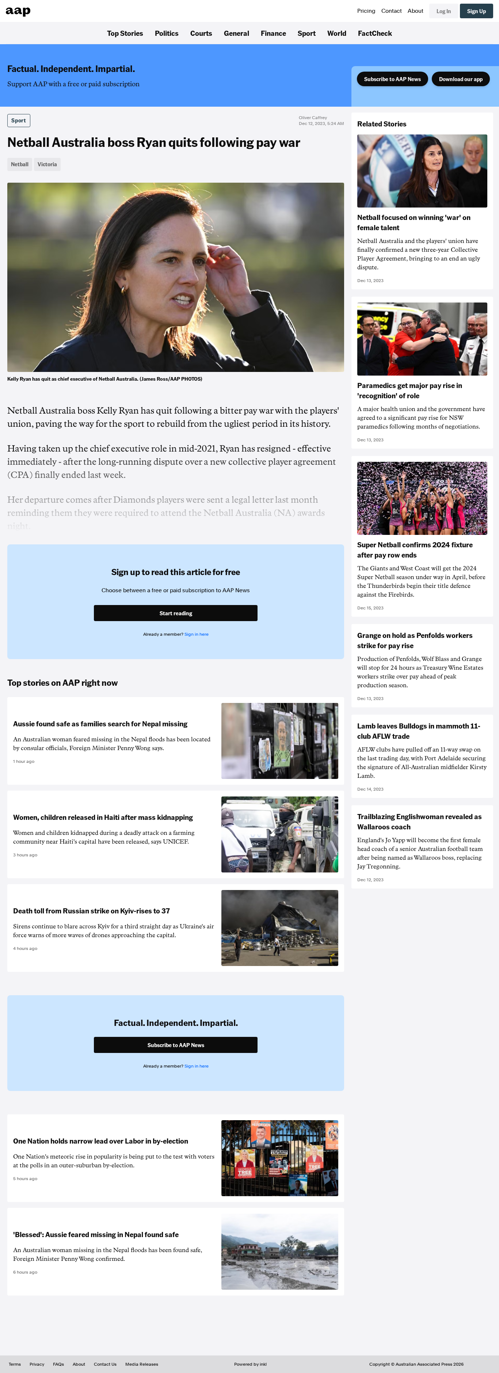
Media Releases (141, 1364)
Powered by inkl (250, 1364)
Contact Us (105, 1364)
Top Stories (125, 33)
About (415, 11)
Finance (273, 33)
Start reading (176, 613)
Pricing (366, 11)
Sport (307, 33)
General (236, 33)
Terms (15, 1364)
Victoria (47, 164)
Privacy (37, 1364)
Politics (167, 33)
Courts (201, 33)
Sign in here (196, 634)
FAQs (58, 1364)
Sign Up (476, 11)
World (336, 33)
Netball (19, 164)
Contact (391, 11)
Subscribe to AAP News (392, 79)
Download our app (461, 79)
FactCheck (375, 33)
